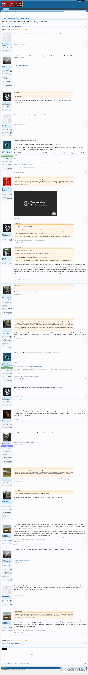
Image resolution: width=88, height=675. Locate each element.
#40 (85, 632)
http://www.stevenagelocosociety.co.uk (21, 66)
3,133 (10, 450)
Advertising (37, 8)
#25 (85, 172)
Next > (26, 29)
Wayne (4, 258)
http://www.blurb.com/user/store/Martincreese (30, 170)
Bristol (10, 135)
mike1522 (16, 399)
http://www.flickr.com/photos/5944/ (21, 65)
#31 (85, 378)
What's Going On (11, 23)
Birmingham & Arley (8, 457)
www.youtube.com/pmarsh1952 (31, 442)
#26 (85, 218)
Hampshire (10, 308)
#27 (85, 242)
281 (11, 194)
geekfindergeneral (7, 188)
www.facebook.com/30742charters (28, 164)
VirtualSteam (5, 44)
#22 (85, 68)
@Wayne (16, 352)
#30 (85, 338)
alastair (21, 23)
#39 (85, 595)
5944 (3, 66)
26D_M (4, 103)
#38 (85, 562)
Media (12, 8)
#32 (85, 396)
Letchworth (9, 81)
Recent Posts (13, 11)
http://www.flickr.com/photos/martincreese (34, 160)
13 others (30, 279)
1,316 (10, 483)
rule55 (21, 635)
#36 (85, 500)
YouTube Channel (41, 539)
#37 (85, 541)
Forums (6, 8)
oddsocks (21, 279)
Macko (4, 420)
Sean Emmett (5, 125)
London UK (9, 200)
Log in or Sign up (81, 1)
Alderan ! (10, 164)
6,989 (10, 301)
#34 (85, 444)
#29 (85, 294)
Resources (18, 8)
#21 (85, 44)
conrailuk (16, 279)
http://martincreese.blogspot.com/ (27, 167)
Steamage (5, 535)
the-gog (24, 279)
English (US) (4, 667)
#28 (85, 277)
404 (11, 425)
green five (5, 296)
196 (11, 263)
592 (11, 130)
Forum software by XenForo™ (13, 669)
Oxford (10, 543)
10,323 (10, 71)
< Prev (8, 29)
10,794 (10, 372)
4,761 (10, 540)
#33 (85, 419)
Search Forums (5, 11)
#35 (85, 481)
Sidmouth (16, 172)
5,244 (10, 108)
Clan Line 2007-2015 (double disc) (60, 537)
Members (30, 8)
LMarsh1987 (16, 444)
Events (24, 8)
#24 (85, 124)
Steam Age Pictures (18, 537)
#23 (85, 102)
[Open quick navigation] (85, 18)
